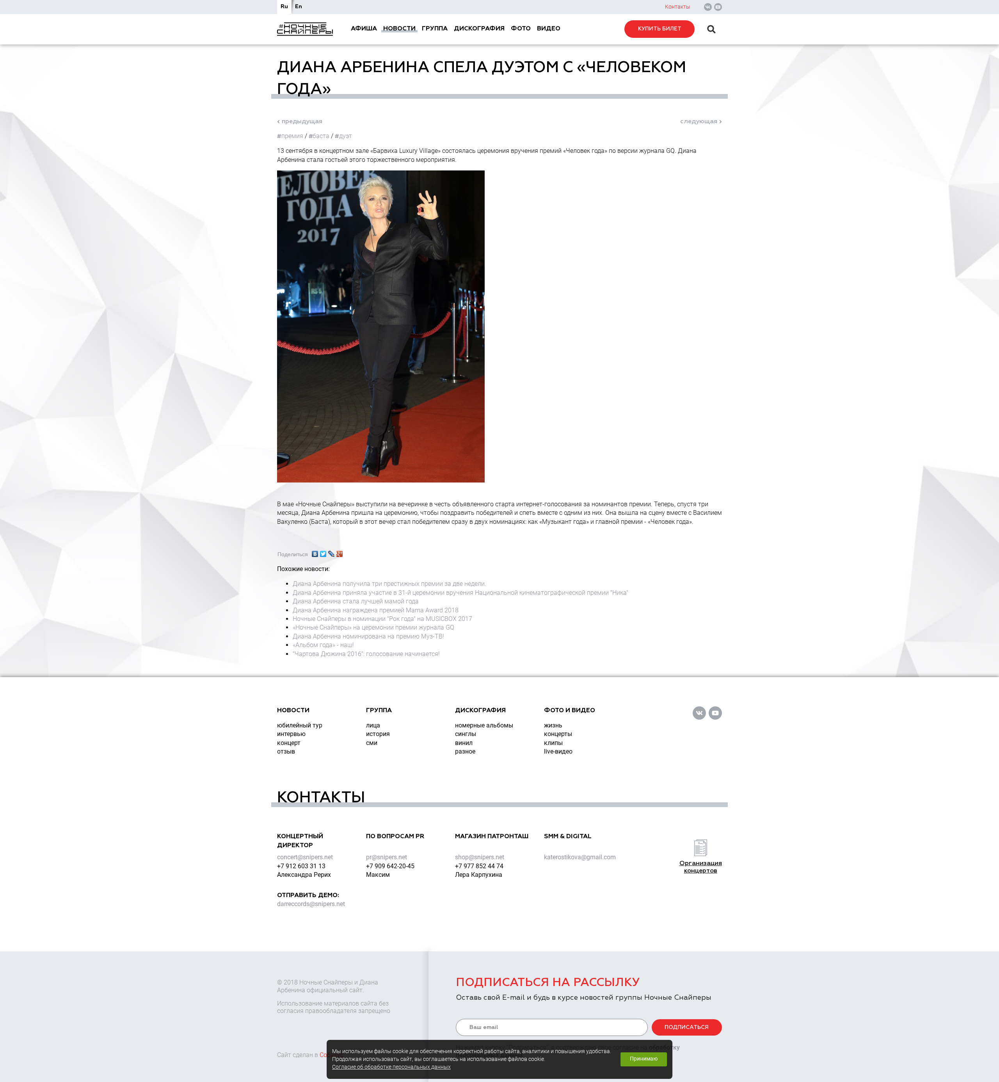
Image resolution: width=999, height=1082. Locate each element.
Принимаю (644, 1058)
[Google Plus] (340, 552)
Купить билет (659, 29)
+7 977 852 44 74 (479, 866)
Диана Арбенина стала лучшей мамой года (356, 601)
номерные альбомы (484, 725)
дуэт (345, 136)
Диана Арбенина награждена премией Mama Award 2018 (376, 610)
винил (464, 743)
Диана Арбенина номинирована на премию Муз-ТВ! (368, 636)
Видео (548, 29)
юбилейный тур (299, 725)
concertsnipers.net (305, 857)
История (378, 734)
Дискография (479, 29)
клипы (553, 743)
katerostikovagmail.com (580, 857)
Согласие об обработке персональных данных (391, 1067)
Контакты (677, 7)
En (298, 6)
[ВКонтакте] (315, 552)
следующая (698, 122)
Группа (435, 29)
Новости (399, 29)
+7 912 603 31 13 (301, 866)
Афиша (364, 29)
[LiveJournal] (331, 552)
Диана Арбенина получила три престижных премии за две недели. (389, 583)
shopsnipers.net (479, 857)
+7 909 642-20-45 (390, 866)
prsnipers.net (386, 857)
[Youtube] (718, 7)
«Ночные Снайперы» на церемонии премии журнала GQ (373, 627)
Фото (521, 29)
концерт (288, 743)
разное (465, 751)
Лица (373, 725)
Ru (284, 6)
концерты (558, 734)
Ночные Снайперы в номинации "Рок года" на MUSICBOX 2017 (382, 619)
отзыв (286, 751)
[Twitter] (323, 552)
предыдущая (302, 122)
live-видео (558, 751)
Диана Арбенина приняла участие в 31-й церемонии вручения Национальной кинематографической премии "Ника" (460, 592)
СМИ (371, 743)
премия (292, 136)
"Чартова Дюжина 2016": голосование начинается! (366, 654)
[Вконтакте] (708, 7)
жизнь (553, 725)
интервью (291, 734)
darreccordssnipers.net (311, 904)
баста (321, 136)
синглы (465, 734)
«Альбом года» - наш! (323, 645)
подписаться (687, 1027)
